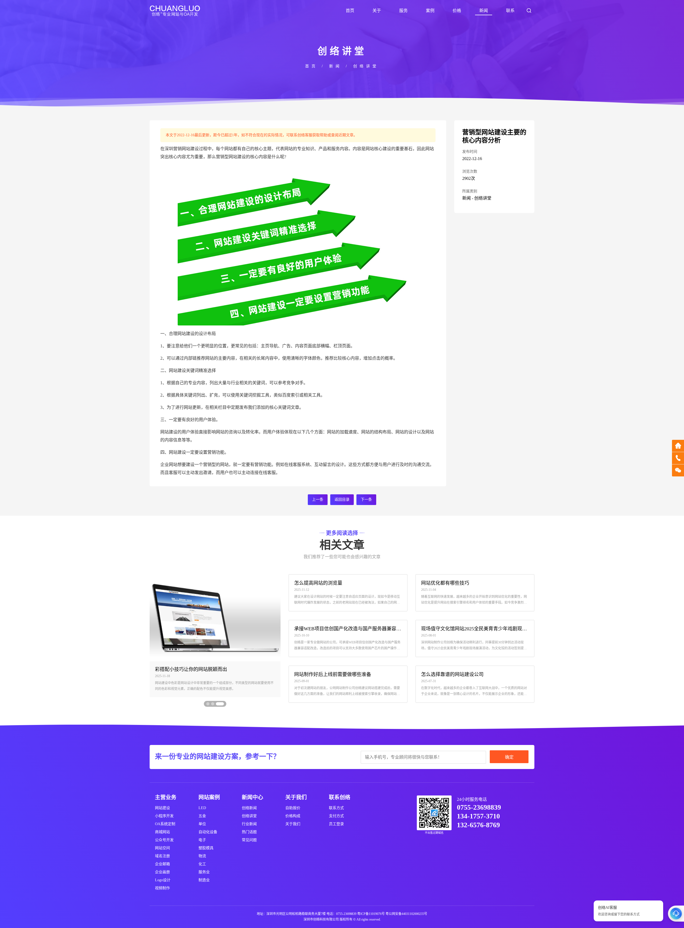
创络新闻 (249, 808)
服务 (403, 10)
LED (202, 808)
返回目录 (342, 500)
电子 (202, 840)
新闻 (483, 10)
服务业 (204, 872)
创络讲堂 (366, 66)
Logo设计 (162, 880)
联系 (510, 10)
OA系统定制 (165, 824)
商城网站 (162, 832)
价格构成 (292, 816)
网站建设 (162, 808)
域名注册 (162, 856)
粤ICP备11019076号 (371, 914)
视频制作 (162, 888)
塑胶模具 (206, 848)
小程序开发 (164, 816)
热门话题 (249, 832)
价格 (457, 10)
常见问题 (249, 840)
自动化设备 (208, 832)
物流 (202, 856)
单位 (202, 824)
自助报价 (292, 808)
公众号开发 (164, 840)
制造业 (204, 880)
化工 (202, 864)
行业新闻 (249, 824)
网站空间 (162, 848)
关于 (376, 10)
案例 (430, 10)
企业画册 (162, 872)
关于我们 (292, 824)
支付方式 (336, 816)
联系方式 (336, 808)
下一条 (366, 500)
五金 (202, 816)
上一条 (317, 500)
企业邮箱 (162, 864)
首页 (350, 10)
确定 (509, 757)
